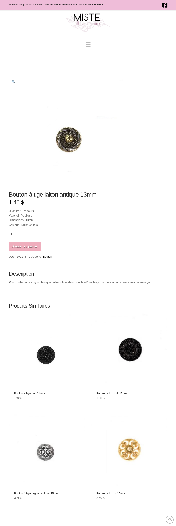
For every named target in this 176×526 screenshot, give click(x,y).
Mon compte (15, 4)
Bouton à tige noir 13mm (29, 393)
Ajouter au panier (24, 246)
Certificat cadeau (34, 4)
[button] (88, 44)
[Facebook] (164, 5)
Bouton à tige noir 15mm (111, 393)
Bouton (47, 256)
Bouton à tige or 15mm (110, 493)
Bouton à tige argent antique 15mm (36, 493)
